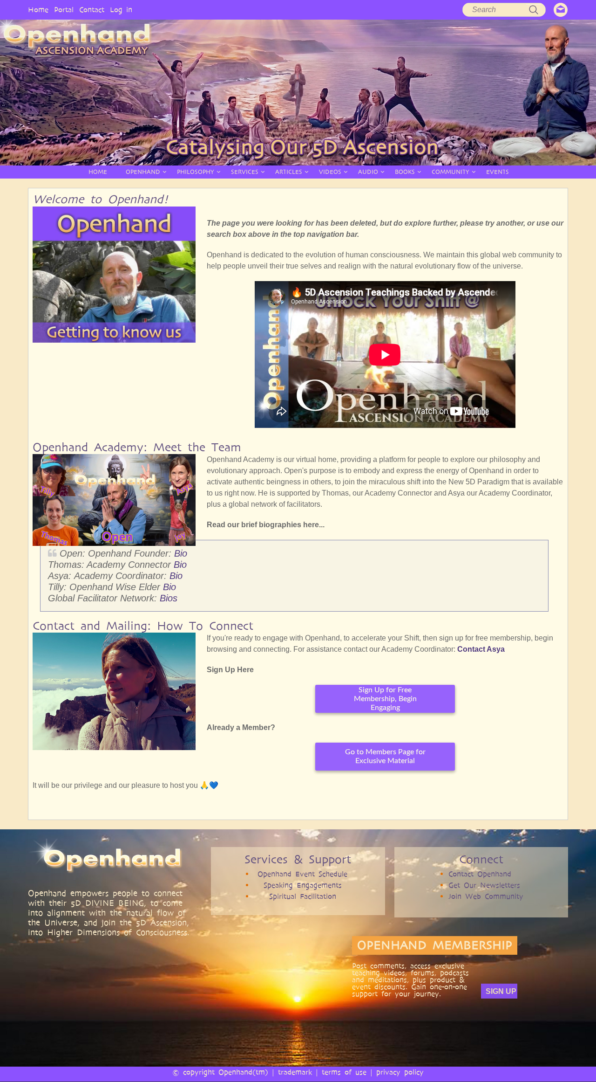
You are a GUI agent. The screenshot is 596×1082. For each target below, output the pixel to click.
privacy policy (400, 1072)
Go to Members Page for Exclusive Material (385, 756)
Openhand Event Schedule (302, 873)
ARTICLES (288, 171)
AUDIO (368, 171)
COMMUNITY (450, 171)
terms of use (344, 1072)
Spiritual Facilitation (302, 896)
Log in (121, 9)
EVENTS (497, 171)
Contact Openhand (479, 873)
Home (38, 9)
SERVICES (244, 171)
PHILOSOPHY (195, 171)
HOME (97, 171)
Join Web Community (485, 896)
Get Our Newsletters (484, 885)
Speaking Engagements (303, 885)
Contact (91, 9)
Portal (64, 9)
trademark (295, 1072)
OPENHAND (143, 171)
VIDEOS (330, 171)
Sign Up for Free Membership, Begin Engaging (385, 698)
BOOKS (405, 171)
